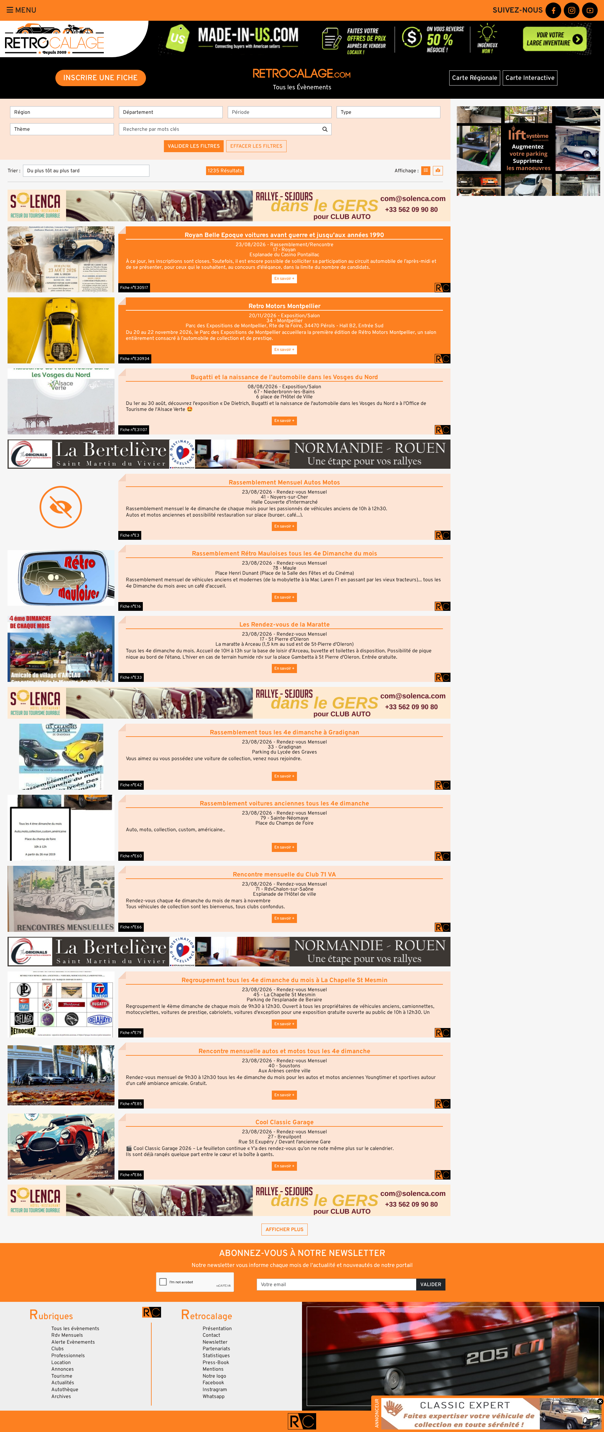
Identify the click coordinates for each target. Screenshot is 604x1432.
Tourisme (61, 1376)
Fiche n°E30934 (134, 359)
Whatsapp (214, 1396)
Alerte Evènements (73, 1342)
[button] (61, 259)
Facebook (213, 1382)
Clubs (57, 1348)
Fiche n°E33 (131, 677)
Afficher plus (285, 1229)
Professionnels (68, 1355)
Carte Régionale (474, 78)
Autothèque (64, 1389)
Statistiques (216, 1355)
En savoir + (284, 278)
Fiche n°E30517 (134, 287)
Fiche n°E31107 (133, 430)
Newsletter (215, 1342)
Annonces (62, 1369)
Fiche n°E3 (129, 535)
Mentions (213, 1369)
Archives (61, 1396)
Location (61, 1362)
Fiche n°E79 (131, 1033)
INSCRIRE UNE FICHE (100, 78)
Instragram (215, 1389)
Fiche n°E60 (131, 856)
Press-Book (216, 1362)
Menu (24, 10)
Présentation (217, 1328)
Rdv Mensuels (67, 1335)
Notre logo (214, 1376)
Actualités (62, 1382)
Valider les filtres (194, 146)
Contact (211, 1335)
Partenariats (216, 1348)
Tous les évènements (75, 1328)
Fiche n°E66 (131, 927)
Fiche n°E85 (131, 1104)
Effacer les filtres (256, 146)
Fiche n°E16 (130, 606)
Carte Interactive (530, 78)
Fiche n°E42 (131, 785)
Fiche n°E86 (131, 1175)
